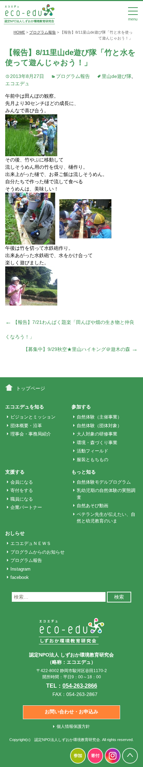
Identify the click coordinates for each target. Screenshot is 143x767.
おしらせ (15, 533)
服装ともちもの (92, 459)
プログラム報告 (73, 76)
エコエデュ (17, 83)
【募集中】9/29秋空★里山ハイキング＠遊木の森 (80, 349)
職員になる (21, 499)
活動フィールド (92, 450)
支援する (15, 472)
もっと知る (84, 472)
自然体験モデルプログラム (104, 482)
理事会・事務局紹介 (30, 434)
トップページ (30, 388)
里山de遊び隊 (117, 76)
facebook (19, 577)
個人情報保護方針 (73, 726)
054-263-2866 (79, 686)
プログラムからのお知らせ (37, 552)
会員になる (21, 482)
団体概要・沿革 (26, 425)
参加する (81, 407)
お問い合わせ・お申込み (71, 711)
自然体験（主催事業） (99, 417)
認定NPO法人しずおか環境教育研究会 (67, 740)
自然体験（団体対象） (99, 425)
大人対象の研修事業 (97, 434)
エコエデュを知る (24, 407)
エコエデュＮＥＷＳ (30, 543)
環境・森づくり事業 (97, 442)
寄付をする (21, 490)
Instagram (20, 569)
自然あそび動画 (92, 505)
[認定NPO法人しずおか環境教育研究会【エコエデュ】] (29, 13)
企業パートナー (26, 507)
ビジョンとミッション (33, 417)
